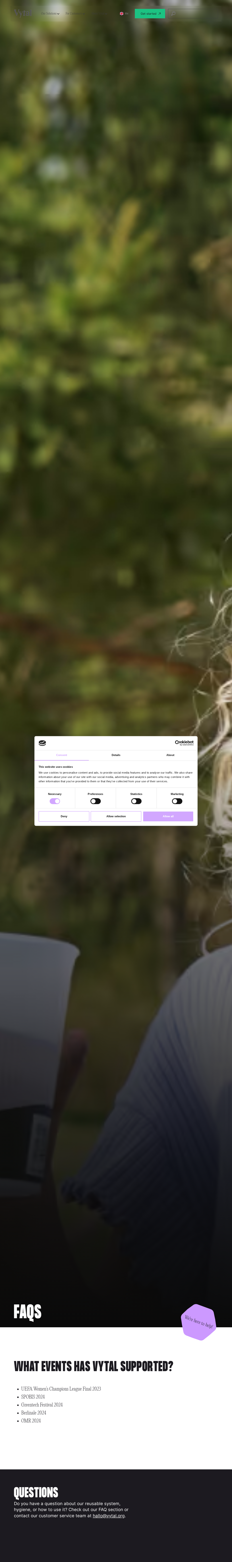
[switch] (95, 801)
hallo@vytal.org (109, 1515)
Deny (64, 816)
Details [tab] (116, 755)
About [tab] (170, 755)
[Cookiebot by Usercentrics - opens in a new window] (178, 743)
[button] (50, 13)
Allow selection (116, 816)
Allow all (168, 816)
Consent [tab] (61, 755)
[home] (23, 14)
